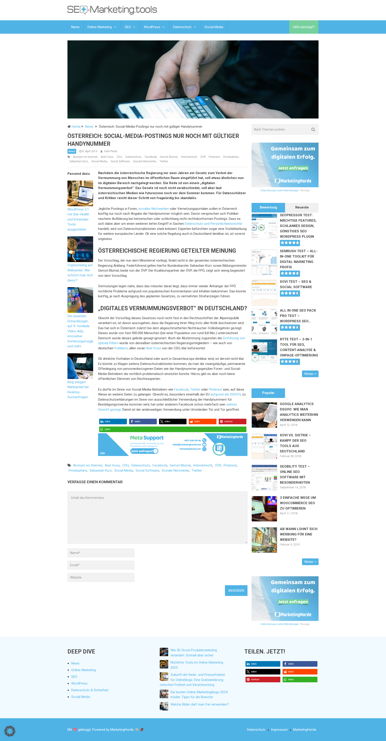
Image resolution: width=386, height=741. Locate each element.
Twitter (163, 161)
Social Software (120, 161)
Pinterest (214, 156)
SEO (128, 27)
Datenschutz (182, 27)
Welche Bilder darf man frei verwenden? (199, 704)
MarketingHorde (304, 730)
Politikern (121, 348)
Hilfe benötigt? (304, 27)
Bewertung (268, 207)
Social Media (214, 27)
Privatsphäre (231, 156)
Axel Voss (107, 156)
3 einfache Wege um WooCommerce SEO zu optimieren (298, 503)
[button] (113, 421)
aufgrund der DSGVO (225, 394)
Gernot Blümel (169, 156)
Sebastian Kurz (78, 161)
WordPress (152, 27)
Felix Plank (110, 151)
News (75, 27)
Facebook (151, 156)
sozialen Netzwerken (153, 209)
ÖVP (202, 156)
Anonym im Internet (85, 156)
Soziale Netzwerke (144, 161)
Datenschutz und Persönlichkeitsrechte (213, 224)
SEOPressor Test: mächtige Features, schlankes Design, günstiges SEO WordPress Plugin (298, 226)
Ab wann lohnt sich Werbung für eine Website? (298, 534)
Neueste (302, 207)
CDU (119, 156)
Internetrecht (189, 156)
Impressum (279, 730)
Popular (268, 393)
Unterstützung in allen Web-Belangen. (280, 190)
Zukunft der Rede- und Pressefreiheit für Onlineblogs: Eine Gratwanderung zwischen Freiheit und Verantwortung (192, 680)
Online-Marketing (99, 27)
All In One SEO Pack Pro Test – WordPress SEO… (298, 315)
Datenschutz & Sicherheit (89, 690)
